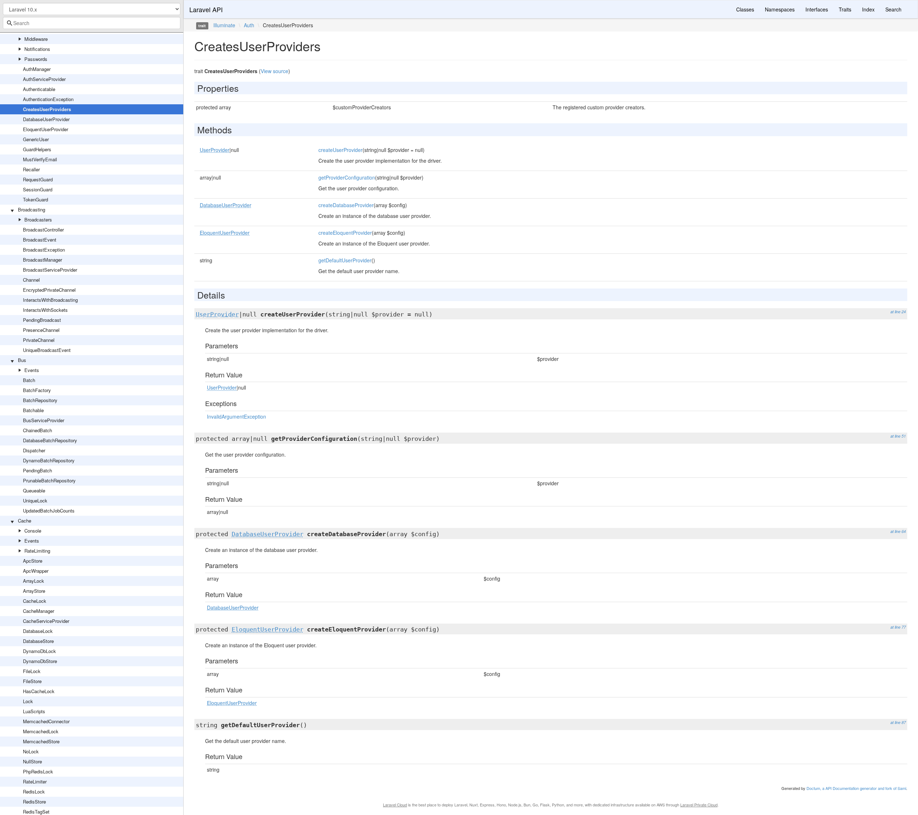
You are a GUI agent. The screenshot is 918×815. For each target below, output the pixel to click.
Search (893, 9)
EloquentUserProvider (45, 129)
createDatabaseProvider (346, 205)
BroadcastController (43, 229)
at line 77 (898, 627)
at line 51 (898, 436)
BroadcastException (44, 249)
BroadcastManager (42, 259)
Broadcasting (31, 209)
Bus (22, 360)
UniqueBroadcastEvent (47, 350)
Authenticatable (39, 89)
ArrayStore (34, 590)
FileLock (32, 671)
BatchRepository (40, 400)
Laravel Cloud (395, 804)
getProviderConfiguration (346, 177)
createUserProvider (340, 149)
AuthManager (37, 69)
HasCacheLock (39, 691)
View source (274, 71)
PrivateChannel (39, 340)
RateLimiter (35, 781)
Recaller (31, 169)
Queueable (34, 490)
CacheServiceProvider (46, 621)
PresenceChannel (41, 330)
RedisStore (34, 801)
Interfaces (816, 9)
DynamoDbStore (40, 661)
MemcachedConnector (46, 721)
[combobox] (91, 23)
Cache (24, 520)
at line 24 (898, 311)
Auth (249, 25)
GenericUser (36, 139)
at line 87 (898, 722)
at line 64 (898, 531)
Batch (29, 380)
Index (868, 9)
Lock (28, 701)
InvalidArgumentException (236, 416)
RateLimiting (37, 550)
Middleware (36, 38)
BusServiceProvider (43, 420)
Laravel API (206, 9)
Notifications (37, 49)
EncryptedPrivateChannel (49, 289)
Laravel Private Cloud (699, 804)
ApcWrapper (35, 570)
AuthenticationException (48, 99)
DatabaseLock (38, 631)
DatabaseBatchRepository (50, 440)
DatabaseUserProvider (46, 119)
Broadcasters (38, 219)
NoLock (31, 751)
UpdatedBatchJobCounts (49, 510)
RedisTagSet (36, 811)
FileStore (32, 681)
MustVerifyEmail (40, 159)
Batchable (33, 410)
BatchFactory (37, 390)
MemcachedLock (40, 731)
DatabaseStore (38, 641)
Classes (745, 9)
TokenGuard (35, 199)
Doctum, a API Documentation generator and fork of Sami (856, 788)
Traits (845, 9)
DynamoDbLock (39, 651)
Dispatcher (34, 450)
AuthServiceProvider (44, 79)
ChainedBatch (37, 430)
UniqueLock (35, 500)
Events (31, 370)
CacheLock (34, 600)
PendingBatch (37, 470)
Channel (31, 279)
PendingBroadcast (42, 319)
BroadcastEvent (39, 239)
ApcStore (32, 560)
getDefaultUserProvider (345, 260)
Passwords (35, 59)
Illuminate (224, 25)
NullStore (32, 761)
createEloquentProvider (345, 232)
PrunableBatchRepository (49, 480)
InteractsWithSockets (45, 309)
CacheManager (38, 610)
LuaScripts (34, 711)
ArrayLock (33, 580)
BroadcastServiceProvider (50, 269)
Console (32, 530)
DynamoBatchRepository (49, 460)
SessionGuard (37, 189)
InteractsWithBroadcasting (50, 299)
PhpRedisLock (38, 771)
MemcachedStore (41, 741)
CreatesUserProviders (47, 109)
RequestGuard (38, 179)
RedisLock (34, 791)
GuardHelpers (37, 149)
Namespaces (780, 9)
